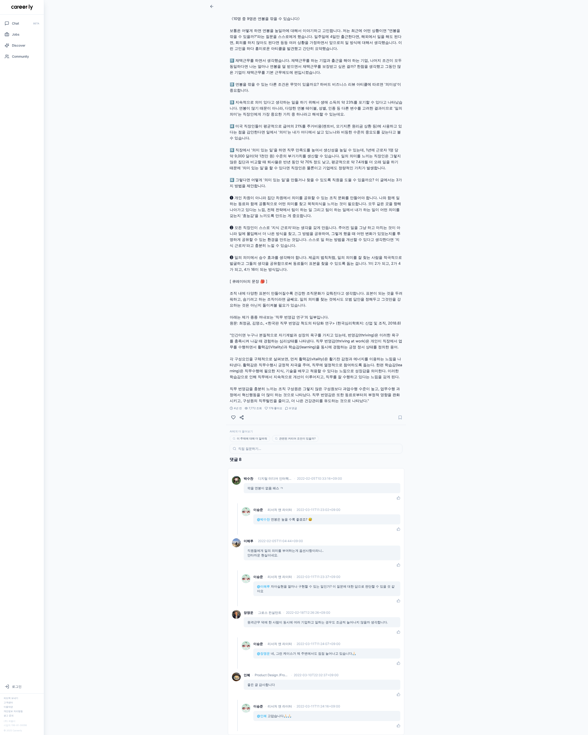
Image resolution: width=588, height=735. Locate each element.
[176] (233, 417)
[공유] (241, 417)
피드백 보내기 (11, 698)
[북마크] (400, 417)
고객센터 (8, 702)
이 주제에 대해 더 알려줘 (252, 438)
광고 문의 (9, 715)
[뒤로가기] (212, 6)
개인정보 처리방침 (13, 711)
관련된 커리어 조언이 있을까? (297, 438)
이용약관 (8, 706)
